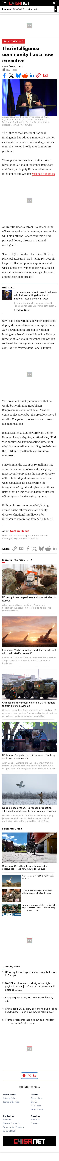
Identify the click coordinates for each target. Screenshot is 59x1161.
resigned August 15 (43, 173)
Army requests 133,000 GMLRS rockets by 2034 (38, 877)
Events (34, 1101)
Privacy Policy (10, 1097)
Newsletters (36, 1097)
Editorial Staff (9, 1130)
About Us (35, 1119)
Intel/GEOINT (13, 41)
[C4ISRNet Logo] (19, 3)
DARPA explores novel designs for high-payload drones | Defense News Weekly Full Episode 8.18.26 (39, 907)
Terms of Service (11, 1101)
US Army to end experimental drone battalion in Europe (29, 598)
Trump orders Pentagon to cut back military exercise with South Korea (37, 891)
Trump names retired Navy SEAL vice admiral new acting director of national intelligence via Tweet (35, 295)
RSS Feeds (36, 1105)
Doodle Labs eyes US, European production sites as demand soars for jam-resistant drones (29, 809)
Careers (35, 1123)
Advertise (7, 1119)
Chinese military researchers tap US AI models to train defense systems (28, 704)
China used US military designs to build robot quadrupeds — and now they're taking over (24, 867)
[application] (29, 848)
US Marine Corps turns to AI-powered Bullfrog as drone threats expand (28, 756)
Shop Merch (37, 1109)
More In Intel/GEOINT (16, 560)
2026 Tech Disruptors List (25, 9)
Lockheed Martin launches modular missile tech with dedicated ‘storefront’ (29, 651)
